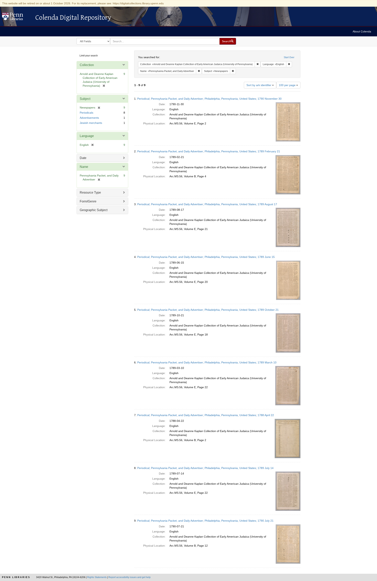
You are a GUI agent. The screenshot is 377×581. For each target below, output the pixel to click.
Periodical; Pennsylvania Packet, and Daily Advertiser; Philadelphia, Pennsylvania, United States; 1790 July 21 (205, 520)
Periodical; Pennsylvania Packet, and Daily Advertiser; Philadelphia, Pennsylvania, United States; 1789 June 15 (206, 256)
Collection (87, 65)
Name (84, 166)
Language (87, 136)
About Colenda (362, 31)
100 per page (287, 85)
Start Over (289, 57)
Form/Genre (88, 201)
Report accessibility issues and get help (129, 577)
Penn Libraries (16, 577)
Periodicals (86, 112)
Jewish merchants (91, 122)
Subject (85, 98)
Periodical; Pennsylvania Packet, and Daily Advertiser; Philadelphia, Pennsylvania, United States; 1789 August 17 (207, 204)
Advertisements (89, 117)
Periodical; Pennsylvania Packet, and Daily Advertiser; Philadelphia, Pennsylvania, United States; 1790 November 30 (209, 98)
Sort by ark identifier (259, 85)
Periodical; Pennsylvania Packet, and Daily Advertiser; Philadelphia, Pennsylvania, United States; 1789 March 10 (206, 362)
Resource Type (90, 192)
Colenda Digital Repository (16, 17)
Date (83, 158)
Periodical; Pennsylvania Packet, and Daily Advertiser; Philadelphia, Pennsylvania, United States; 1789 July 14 (205, 468)
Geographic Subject (93, 210)
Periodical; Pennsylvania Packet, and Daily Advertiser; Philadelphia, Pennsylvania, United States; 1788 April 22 (205, 415)
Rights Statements (97, 577)
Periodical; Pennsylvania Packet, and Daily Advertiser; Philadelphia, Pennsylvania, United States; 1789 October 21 (208, 309)
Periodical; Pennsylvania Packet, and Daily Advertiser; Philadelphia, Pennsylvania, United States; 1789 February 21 (208, 151)
